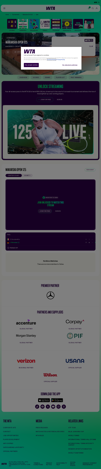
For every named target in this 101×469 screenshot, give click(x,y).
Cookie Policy (51, 59)
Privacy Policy (60, 59)
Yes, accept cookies (31, 65)
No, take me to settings (69, 65)
